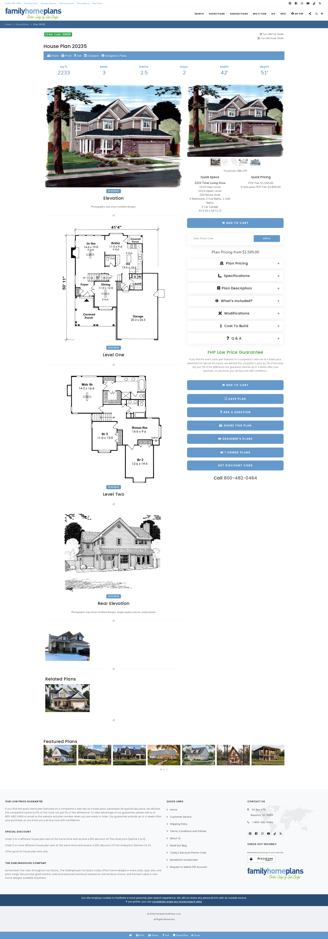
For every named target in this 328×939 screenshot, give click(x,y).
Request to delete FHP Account (188, 867)
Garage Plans (239, 13)
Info (283, 13)
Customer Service (181, 817)
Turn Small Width (272, 38)
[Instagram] (302, 3)
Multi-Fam (259, 13)
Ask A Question (236, 412)
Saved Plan (181, 935)
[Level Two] (114, 427)
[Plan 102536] (129, 755)
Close (196, 935)
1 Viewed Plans (237, 452)
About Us (175, 838)
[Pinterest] (290, 3)
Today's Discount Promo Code (188, 852)
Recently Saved (66, 3)
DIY (273, 13)
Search (199, 13)
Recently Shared (48, 3)
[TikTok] (314, 3)
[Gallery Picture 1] (67, 644)
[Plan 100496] (198, 755)
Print (67, 56)
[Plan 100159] (233, 755)
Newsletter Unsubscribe (184, 860)
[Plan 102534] (267, 755)
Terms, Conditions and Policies (188, 831)
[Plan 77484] (164, 755)
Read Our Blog (178, 845)
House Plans (217, 13)
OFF (245, 171)
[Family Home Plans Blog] (320, 3)
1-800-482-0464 (262, 822)
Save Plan (236, 399)
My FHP (299, 13)
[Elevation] (235, 120)
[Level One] (113, 283)
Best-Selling (83, 3)
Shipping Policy (179, 824)
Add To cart (237, 385)
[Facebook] (296, 3)
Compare (93, 56)
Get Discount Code (235, 465)
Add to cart (237, 223)
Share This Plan (237, 425)
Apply (267, 238)
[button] (160, 769)
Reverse (114, 191)
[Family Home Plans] (33, 14)
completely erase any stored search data (177, 901)
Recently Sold (30, 3)
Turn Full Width (273, 34)
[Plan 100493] (60, 755)
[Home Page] (130, 935)
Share (55, 56)
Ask (79, 56)
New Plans (97, 3)
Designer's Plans (115, 56)
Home (8, 24)
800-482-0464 (14, 3)
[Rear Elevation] (113, 551)
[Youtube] (308, 3)
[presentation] (47, 756)
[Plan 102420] (94, 755)
